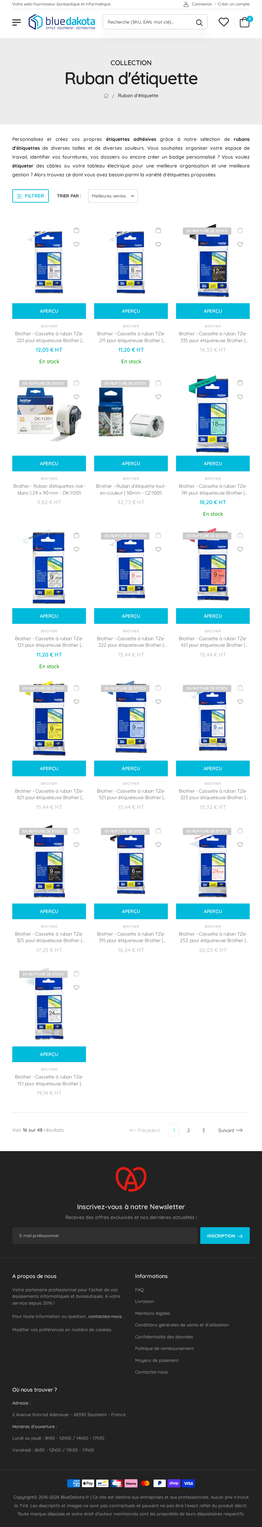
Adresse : (21, 1403)
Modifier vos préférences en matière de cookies (61, 1329)
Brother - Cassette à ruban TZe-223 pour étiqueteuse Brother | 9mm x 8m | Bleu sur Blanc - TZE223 (213, 801)
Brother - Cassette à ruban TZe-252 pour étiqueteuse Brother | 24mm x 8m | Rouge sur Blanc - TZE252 (213, 944)
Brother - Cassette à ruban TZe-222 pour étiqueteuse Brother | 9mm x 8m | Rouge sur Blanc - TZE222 (131, 648)
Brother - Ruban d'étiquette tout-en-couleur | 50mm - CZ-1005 (131, 489)
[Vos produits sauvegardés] (223, 22)
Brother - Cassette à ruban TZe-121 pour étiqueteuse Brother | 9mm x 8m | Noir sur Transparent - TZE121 (49, 648)
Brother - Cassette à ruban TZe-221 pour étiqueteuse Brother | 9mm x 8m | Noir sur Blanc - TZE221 (49, 344)
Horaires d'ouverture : (34, 1426)
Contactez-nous (151, 1372)
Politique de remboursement (164, 1348)
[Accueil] (106, 95)
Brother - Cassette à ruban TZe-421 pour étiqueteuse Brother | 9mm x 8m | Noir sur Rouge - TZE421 (213, 648)
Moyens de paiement (157, 1360)
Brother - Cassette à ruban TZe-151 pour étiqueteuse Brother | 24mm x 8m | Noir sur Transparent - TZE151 (49, 1087)
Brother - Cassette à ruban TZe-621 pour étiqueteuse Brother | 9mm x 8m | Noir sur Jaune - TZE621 (49, 801)
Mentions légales (152, 1313)
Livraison (144, 1301)
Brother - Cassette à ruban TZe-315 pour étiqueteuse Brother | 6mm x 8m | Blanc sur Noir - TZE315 (131, 944)
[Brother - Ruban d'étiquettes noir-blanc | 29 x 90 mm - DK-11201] (49, 414)
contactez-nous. (105, 1316)
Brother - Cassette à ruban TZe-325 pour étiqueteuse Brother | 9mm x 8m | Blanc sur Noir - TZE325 (49, 944)
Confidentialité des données (164, 1336)
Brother (49, 326)
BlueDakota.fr (75, 1497)
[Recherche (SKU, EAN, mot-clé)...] (199, 22)
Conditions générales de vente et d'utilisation (182, 1324)
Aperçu (49, 311)
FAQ (139, 1289)
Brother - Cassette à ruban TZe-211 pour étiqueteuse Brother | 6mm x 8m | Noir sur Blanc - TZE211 (131, 344)
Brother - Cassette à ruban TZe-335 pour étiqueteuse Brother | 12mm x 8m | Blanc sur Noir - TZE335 (213, 344)
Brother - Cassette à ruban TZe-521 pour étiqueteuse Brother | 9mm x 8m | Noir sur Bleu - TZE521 (131, 801)
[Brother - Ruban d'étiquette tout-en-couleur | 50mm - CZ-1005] (131, 414)
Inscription (221, 1235)
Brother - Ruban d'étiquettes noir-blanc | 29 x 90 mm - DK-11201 (49, 489)
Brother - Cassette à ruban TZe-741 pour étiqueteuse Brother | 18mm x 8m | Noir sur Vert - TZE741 (213, 496)
